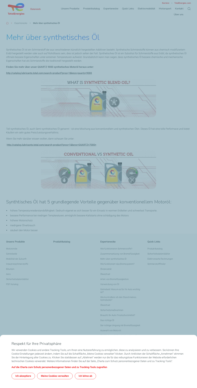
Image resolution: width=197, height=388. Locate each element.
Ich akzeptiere (23, 375)
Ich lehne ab (85, 375)
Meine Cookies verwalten (55, 375)
